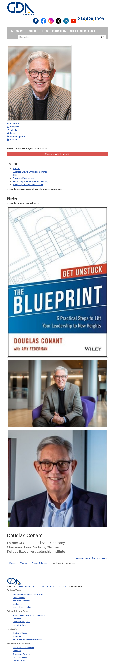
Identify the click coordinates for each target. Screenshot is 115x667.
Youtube (13, 139)
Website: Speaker (17, 136)
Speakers (17, 31)
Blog (45, 31)
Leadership (17, 604)
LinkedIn (13, 130)
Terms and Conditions (46, 586)
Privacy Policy (61, 586)
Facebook (14, 123)
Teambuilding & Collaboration (25, 607)
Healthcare (17, 636)
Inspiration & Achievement (23, 648)
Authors (16, 168)
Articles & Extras (39, 563)
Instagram (14, 127)
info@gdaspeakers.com (27, 586)
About (32, 31)
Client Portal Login (82, 31)
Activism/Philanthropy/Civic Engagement (29, 615)
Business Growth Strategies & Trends (30, 172)
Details (12, 563)
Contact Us (59, 31)
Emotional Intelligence (21, 622)
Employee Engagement (23, 178)
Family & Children (20, 625)
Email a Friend (84, 558)
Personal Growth (19, 660)
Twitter (12, 133)
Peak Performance (20, 657)
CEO (15, 175)
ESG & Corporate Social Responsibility (30, 181)
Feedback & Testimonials (63, 563)
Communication (19, 598)
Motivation (17, 651)
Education (17, 618)
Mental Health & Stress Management (27, 639)
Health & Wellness (20, 633)
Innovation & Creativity (21, 601)
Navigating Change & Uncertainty (28, 184)
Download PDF (100, 558)
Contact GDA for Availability (57, 154)
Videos (23, 563)
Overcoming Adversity (21, 654)
